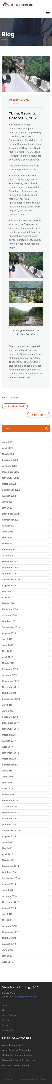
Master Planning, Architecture (17, 1055)
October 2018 (9, 693)
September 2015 (11, 830)
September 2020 (11, 579)
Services (6, 1020)
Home (5, 1005)
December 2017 (10, 722)
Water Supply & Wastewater (16, 1050)
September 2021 (11, 519)
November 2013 (10, 902)
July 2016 (7, 770)
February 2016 (10, 800)
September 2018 (11, 698)
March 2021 (8, 543)
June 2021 (7, 531)
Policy (5, 1025)
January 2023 (9, 465)
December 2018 (10, 681)
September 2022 (11, 489)
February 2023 (10, 459)
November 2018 (10, 687)
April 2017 (7, 746)
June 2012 (7, 949)
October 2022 (9, 483)
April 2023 (7, 448)
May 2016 (7, 782)
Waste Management (12, 1045)
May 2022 (7, 507)
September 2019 (11, 627)
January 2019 (9, 675)
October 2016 (9, 758)
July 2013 (7, 914)
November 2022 (10, 477)
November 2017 (10, 728)
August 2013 (9, 908)
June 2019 (7, 645)
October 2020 (9, 573)
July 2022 (7, 501)
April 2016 (7, 788)
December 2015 (10, 812)
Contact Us (8, 1030)
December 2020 (10, 561)
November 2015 (10, 818)
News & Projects (10, 1015)
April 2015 (7, 854)
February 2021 (10, 549)
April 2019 (7, 657)
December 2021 (10, 513)
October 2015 (9, 824)
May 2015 (7, 848)
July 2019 (7, 639)
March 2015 (8, 860)
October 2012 (9, 937)
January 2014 (9, 896)
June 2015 (7, 842)
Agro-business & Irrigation (15, 1065)
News (15, 397)
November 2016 (10, 752)
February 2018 (10, 716)
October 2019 (9, 621)
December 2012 (10, 932)
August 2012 (9, 943)
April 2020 (7, 597)
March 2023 (8, 453)
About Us (6, 1010)
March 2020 (8, 603)
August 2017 (9, 740)
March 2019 (8, 663)
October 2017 (9, 734)
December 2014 (10, 866)
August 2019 (9, 633)
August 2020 (9, 585)
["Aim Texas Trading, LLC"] (24, 4)
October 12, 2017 (19, 99)
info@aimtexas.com (27, 996)
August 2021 (9, 525)
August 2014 (9, 884)
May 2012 (7, 955)
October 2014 (9, 872)
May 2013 (7, 920)
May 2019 (7, 651)
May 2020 (7, 591)
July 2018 (7, 704)
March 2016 (8, 794)
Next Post (37, 414)
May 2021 (7, 537)
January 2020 (9, 615)
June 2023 (7, 442)
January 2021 (9, 555)
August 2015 (9, 836)
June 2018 (7, 710)
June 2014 (7, 890)
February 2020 (10, 609)
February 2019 (10, 669)
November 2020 (10, 567)
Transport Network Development (19, 1060)
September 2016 (11, 764)
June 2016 (7, 776)
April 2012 (7, 961)
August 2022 (9, 495)
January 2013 (9, 926)
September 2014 (11, 878)
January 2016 (9, 806)
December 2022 (10, 471)
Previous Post (16, 406)
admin (16, 102)
